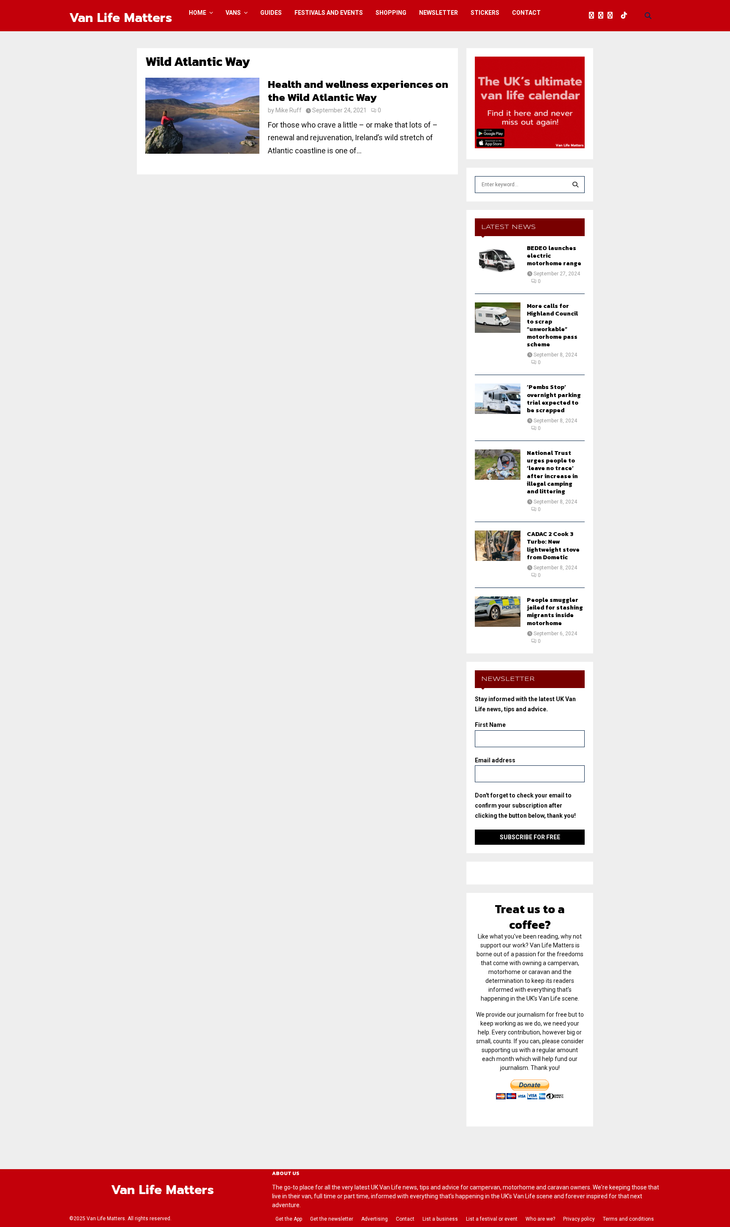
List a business (440, 1219)
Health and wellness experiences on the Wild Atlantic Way (358, 90)
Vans (233, 12)
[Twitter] (602, 16)
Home (197, 12)
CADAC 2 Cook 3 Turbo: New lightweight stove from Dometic (553, 546)
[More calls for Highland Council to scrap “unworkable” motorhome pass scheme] (497, 317)
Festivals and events (328, 12)
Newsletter (438, 12)
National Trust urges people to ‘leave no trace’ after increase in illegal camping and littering (552, 472)
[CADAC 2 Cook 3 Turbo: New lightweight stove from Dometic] (497, 546)
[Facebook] (593, 16)
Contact (526, 12)
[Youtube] (619, 16)
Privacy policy (579, 1219)
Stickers (485, 12)
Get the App (288, 1219)
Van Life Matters (120, 17)
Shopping (391, 12)
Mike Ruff (288, 110)
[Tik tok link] (626, 16)
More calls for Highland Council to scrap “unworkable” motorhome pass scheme (552, 325)
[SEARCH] (575, 184)
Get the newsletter (331, 1219)
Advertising (374, 1219)
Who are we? (540, 1219)
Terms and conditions (628, 1219)
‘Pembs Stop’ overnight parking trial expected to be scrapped (554, 399)
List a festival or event (492, 1219)
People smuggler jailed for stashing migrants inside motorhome (555, 612)
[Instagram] (612, 16)
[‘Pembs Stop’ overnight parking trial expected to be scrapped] (497, 399)
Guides (271, 12)
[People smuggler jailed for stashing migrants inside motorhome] (497, 611)
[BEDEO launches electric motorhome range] (497, 260)
